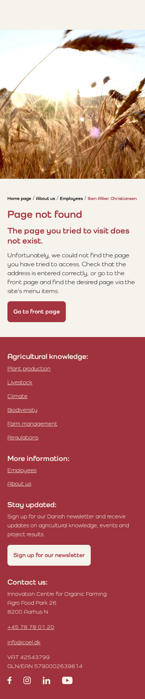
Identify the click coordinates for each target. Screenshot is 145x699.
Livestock (19, 382)
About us (45, 198)
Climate (17, 396)
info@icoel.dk (24, 642)
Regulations (22, 437)
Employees (71, 198)
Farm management (32, 423)
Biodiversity (22, 410)
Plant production (29, 368)
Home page (19, 198)
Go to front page (36, 311)
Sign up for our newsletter (49, 555)
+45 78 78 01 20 (30, 627)
